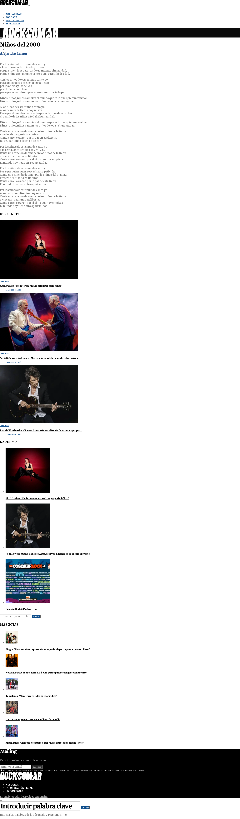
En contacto (14, 791)
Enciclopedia (15, 20)
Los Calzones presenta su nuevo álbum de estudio (33, 719)
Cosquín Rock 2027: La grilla (21, 609)
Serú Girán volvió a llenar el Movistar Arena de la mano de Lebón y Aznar (39, 358)
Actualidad (14, 14)
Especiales (13, 23)
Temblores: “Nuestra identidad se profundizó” (31, 696)
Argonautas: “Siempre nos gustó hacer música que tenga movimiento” (45, 742)
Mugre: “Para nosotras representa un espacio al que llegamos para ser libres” (48, 649)
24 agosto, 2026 (13, 290)
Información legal (19, 788)
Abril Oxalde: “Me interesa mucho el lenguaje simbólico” (31, 285)
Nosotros (12, 784)
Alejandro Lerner (13, 53)
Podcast (11, 17)
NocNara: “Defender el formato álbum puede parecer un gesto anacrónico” (47, 672)
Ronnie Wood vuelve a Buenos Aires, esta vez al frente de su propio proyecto (41, 430)
